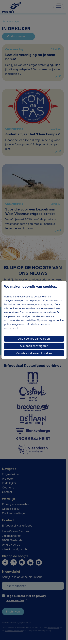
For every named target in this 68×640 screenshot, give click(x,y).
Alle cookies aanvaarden (34, 338)
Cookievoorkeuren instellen (34, 353)
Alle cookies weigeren (34, 346)
